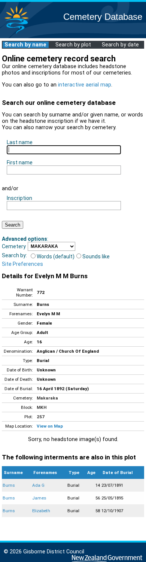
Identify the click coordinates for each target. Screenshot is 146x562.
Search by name (25, 45)
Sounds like (96, 256)
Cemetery (14, 246)
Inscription (19, 198)
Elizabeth (41, 510)
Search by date (120, 45)
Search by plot (73, 45)
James (39, 498)
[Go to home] (16, 33)
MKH (41, 407)
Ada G (38, 485)
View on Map (50, 426)
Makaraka (47, 398)
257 (41, 416)
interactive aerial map (84, 85)
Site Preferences (22, 264)
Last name (20, 142)
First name (20, 162)
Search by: (14, 255)
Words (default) (55, 256)
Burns (9, 485)
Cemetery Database (102, 17)
